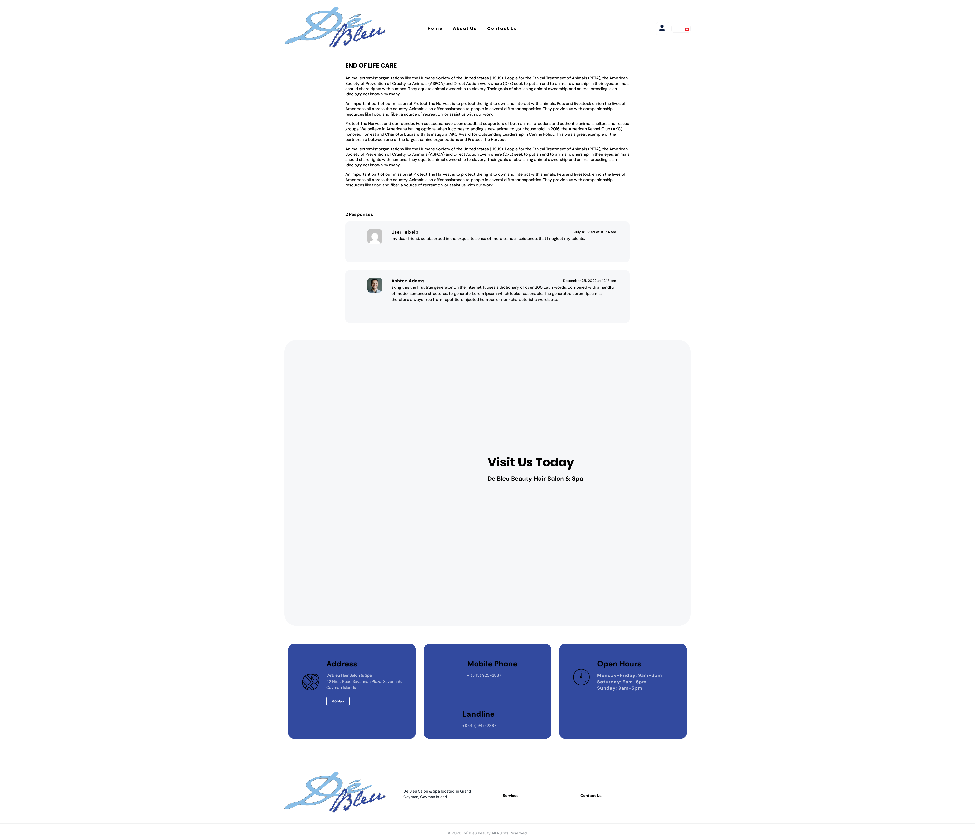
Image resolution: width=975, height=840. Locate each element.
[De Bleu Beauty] (335, 27)
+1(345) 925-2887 (484, 675)
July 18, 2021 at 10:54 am (595, 232)
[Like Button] (397, 249)
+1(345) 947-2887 (479, 725)
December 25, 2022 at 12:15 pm (589, 280)
